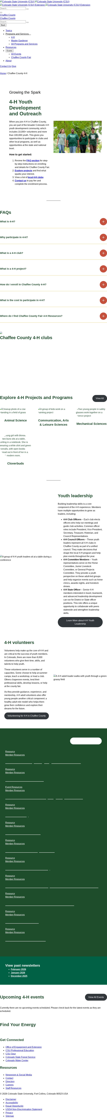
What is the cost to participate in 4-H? (22, 300)
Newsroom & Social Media (19, 1075)
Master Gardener (19, 40)
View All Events (96, 997)
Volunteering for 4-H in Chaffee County (27, 716)
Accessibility (12, 1102)
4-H (13, 37)
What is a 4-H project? (13, 268)
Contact (9, 1078)
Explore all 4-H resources (86, 741)
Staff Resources (13, 1088)
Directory (10, 1081)
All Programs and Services (24, 44)
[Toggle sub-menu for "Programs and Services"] (30, 34)
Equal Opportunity (14, 1106)
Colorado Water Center (17, 1060)
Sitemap (10, 1116)
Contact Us (5, 66)
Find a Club (9, 354)
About (8, 60)
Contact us (20, 180)
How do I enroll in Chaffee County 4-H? (23, 284)
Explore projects (23, 170)
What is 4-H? (7, 221)
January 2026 (18, 972)
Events (9, 51)
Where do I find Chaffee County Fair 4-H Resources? (31, 316)
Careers (10, 1085)
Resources (11, 47)
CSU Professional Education (20, 1050)
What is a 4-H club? (11, 253)
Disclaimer (11, 1099)
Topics (9, 30)
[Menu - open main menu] (1, 12)
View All (100, 398)
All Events (16, 54)
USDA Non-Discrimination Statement (24, 1109)
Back (3, 25)
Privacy (9, 1113)
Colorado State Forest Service (20, 1057)
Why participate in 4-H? (14, 237)
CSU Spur (11, 1054)
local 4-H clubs (35, 177)
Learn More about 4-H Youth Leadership (80, 622)
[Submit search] (27, 22)
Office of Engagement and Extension (24, 1047)
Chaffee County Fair (21, 57)
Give (14, 66)
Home (3, 73)
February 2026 (18, 969)
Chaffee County (7, 15)
